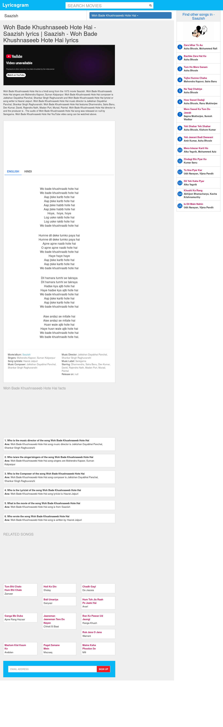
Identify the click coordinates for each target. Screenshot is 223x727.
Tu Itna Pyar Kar (193, 170)
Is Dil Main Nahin (193, 204)
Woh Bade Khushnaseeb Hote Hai (114, 15)
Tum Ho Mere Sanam (195, 67)
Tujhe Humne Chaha (195, 78)
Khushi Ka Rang (193, 190)
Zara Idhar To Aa (193, 45)
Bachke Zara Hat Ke (195, 56)
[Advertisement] (59, 145)
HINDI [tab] (28, 171)
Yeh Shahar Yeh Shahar (197, 126)
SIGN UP (103, 669)
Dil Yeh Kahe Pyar (194, 181)
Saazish (26, 354)
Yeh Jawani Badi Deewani (198, 137)
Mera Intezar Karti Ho (196, 148)
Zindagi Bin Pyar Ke (195, 159)
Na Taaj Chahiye (193, 89)
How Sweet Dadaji (194, 100)
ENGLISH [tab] (13, 171)
